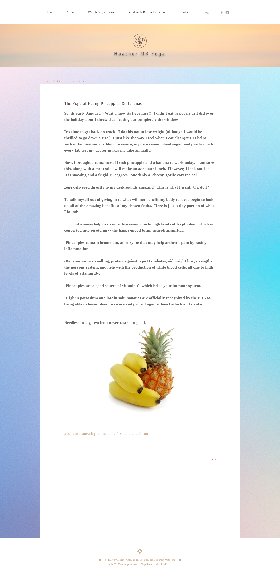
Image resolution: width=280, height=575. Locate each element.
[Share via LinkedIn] (86, 447)
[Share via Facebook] (66, 447)
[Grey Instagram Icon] (227, 12)
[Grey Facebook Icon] (222, 12)
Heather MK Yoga (140, 53)
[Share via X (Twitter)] (76, 447)
